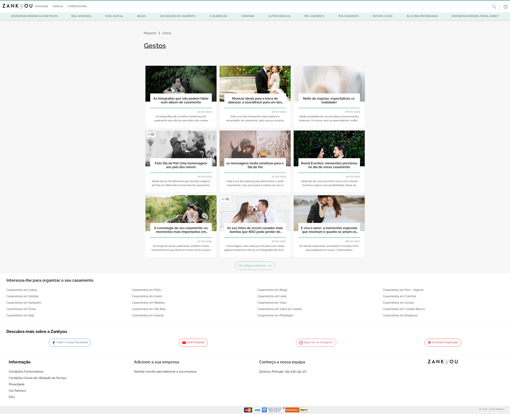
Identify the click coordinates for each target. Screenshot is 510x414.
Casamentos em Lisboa (21, 289)
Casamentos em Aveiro (147, 296)
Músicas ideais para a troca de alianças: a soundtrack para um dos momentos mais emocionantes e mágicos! (255, 101)
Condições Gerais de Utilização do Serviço (37, 378)
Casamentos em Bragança (400, 315)
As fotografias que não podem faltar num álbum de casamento (181, 100)
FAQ (12, 397)
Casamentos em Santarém (23, 302)
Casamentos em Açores (398, 302)
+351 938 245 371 (295, 371)
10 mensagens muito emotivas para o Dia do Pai (255, 165)
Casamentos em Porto (146, 289)
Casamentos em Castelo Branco (404, 309)
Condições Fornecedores (26, 371)
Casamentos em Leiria (271, 296)
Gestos (166, 33)
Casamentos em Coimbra (399, 296)
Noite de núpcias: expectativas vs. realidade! (329, 100)
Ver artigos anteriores (252, 265)
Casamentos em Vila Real (149, 309)
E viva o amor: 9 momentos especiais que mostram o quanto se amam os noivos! (329, 230)
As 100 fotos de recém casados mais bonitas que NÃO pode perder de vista (255, 230)
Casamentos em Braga (272, 289)
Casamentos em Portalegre (275, 315)
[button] (41, 6)
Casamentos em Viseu (272, 302)
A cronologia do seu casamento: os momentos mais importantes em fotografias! (181, 230)
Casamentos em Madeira (148, 302)
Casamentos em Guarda (148, 315)
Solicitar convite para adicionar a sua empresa (165, 371)
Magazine (150, 33)
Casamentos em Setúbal (22, 296)
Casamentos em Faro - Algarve (403, 289)
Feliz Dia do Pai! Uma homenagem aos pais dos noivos (181, 165)
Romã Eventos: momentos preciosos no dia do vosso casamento (329, 165)
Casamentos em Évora (21, 309)
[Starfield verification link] (273, 410)
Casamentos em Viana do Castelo (279, 309)
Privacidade (17, 384)
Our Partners (17, 390)
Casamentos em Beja (20, 315)
